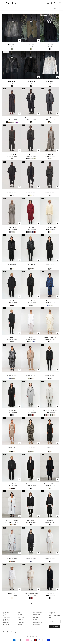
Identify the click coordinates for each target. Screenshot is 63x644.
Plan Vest (12, 337)
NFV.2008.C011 (12, 44)
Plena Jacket (50, 300)
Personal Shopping (37, 612)
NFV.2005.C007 (12, 81)
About (19, 612)
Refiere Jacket (50, 117)
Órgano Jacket (50, 154)
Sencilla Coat (50, 264)
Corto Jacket (31, 191)
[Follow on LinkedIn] (15, 632)
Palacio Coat (12, 593)
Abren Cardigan (30, 556)
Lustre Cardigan (49, 593)
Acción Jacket (12, 483)
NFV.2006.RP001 (50, 44)
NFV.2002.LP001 (31, 81)
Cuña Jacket (30, 520)
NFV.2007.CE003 (31, 44)
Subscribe (54, 626)
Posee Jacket (31, 154)
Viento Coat (31, 227)
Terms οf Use (21, 619)
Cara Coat (31, 410)
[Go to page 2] (36, 603)
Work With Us (21, 617)
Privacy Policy (21, 622)
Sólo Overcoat (31, 264)
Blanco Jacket (31, 447)
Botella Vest (11, 447)
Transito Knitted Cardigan (49, 227)
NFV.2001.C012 (49, 81)
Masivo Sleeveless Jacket (31, 593)
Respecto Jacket (30, 483)
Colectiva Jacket (50, 191)
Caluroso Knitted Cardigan (49, 410)
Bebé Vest (50, 447)
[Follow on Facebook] (3, 632)
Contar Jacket (12, 410)
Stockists (20, 614)
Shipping (35, 619)
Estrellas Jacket (30, 374)
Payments (35, 617)
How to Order (36, 614)
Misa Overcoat (12, 191)
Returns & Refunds (37, 622)
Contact (20, 624)
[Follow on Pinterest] (11, 632)
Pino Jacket (31, 337)
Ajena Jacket (12, 556)
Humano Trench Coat (50, 337)
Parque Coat (49, 556)
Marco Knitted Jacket (50, 483)
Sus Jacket (12, 117)
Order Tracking (36, 624)
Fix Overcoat (12, 374)
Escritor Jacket (49, 374)
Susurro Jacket (12, 264)
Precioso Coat (12, 300)
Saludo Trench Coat (30, 117)
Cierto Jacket (12, 227)
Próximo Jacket (12, 154)
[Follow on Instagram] (7, 632)
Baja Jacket (49, 520)
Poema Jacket (31, 300)
